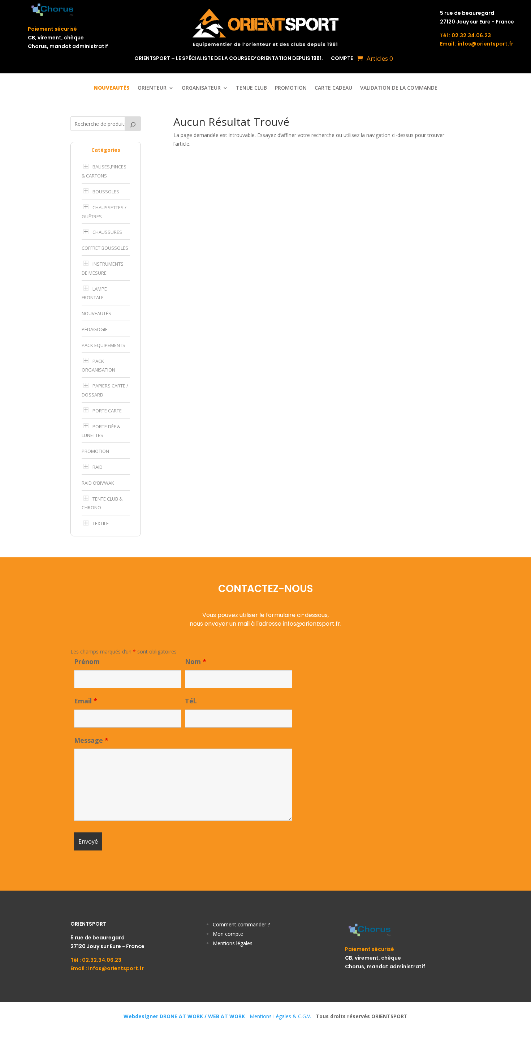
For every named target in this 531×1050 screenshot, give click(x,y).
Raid (97, 467)
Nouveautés (96, 313)
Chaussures (107, 232)
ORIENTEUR (152, 88)
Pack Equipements (103, 345)
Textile (100, 523)
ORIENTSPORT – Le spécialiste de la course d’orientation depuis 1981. (228, 59)
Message (91, 740)
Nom (195, 661)
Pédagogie (95, 329)
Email (85, 701)
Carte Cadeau (333, 88)
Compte (342, 59)
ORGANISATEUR (201, 88)
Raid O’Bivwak (98, 483)
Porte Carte (107, 410)
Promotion (291, 88)
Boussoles (105, 191)
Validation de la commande (398, 88)
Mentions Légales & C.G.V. (280, 1016)
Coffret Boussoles (105, 248)
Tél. (191, 701)
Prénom (87, 661)
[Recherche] (133, 123)
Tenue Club (251, 88)
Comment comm (233, 924)
